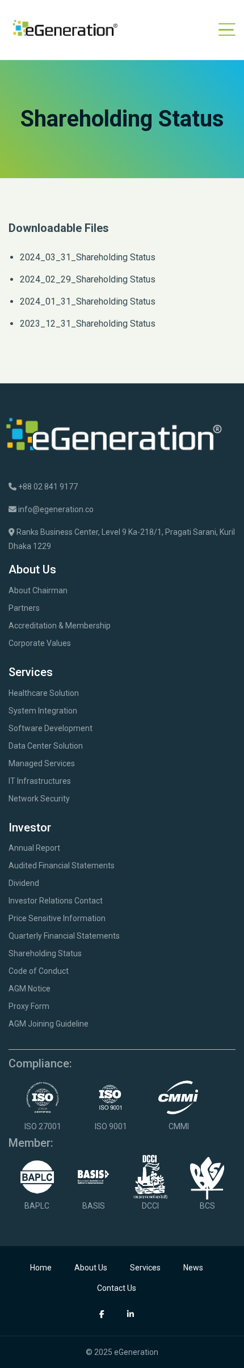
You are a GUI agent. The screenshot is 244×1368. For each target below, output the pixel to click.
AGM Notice (30, 988)
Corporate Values (40, 643)
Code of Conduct (39, 971)
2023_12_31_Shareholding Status (87, 323)
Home (41, 1267)
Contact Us (116, 1288)
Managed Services (42, 763)
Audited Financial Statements (62, 865)
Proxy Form (29, 1006)
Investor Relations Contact (56, 900)
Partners (24, 608)
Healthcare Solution (44, 693)
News (193, 1267)
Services (145, 1267)
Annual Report (34, 847)
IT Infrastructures (40, 781)
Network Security (39, 798)
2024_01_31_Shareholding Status (87, 301)
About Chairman (38, 590)
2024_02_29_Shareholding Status (87, 279)
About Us (90, 1267)
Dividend (24, 883)
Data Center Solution (46, 745)
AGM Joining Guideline (49, 1023)
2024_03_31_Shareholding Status (87, 257)
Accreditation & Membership (60, 625)
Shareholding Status (45, 953)
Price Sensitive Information (57, 918)
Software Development (50, 728)
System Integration (43, 710)
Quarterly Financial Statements (64, 935)
